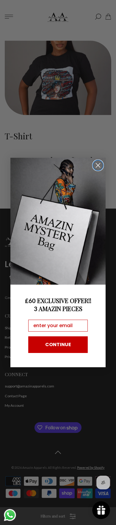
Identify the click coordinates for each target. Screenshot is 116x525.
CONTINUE (58, 344)
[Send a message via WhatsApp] (10, 515)
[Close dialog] (98, 165)
